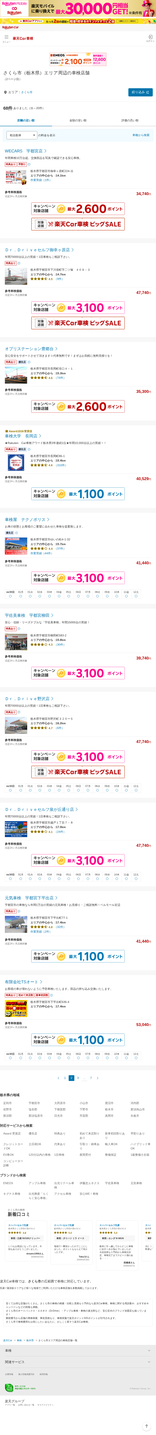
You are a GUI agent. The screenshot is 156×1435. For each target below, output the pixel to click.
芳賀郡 (84, 1115)
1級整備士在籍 (140, 1154)
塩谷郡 (33, 1109)
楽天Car (7, 1340)
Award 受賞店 (12, 1133)
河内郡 (135, 1103)
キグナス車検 (11, 1193)
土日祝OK (35, 1144)
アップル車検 (37, 1183)
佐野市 (7, 1109)
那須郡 (7, 1115)
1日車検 (59, 1154)
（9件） (59, 279)
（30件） (60, 644)
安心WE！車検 (89, 1193)
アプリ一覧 (10, 1405)
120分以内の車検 (40, 1154)
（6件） (59, 728)
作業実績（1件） (41, 180)
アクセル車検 (62, 1193)
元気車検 (136, 1183)
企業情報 (9, 1374)
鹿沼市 (109, 1103)
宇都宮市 (34, 1103)
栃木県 (30, 1340)
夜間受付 (85, 1154)
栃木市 (109, 1109)
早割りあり (138, 1133)
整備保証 (110, 1154)
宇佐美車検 (112, 1183)
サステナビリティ (45, 1405)
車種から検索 (141, 135)
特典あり (60, 1133)
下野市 (84, 1109)
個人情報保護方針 (26, 1374)
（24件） (60, 831)
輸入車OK (111, 1144)
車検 (19, 1340)
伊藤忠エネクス (90, 1183)
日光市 (58, 1115)
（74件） (60, 377)
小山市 (84, 1103)
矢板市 (135, 1115)
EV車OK (8, 1154)
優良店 (33, 1133)
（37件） (60, 548)
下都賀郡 (60, 1109)
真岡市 (109, 1115)
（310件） (61, 465)
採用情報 (44, 1374)
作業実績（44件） (42, 553)
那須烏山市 (138, 1109)
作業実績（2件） (41, 931)
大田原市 (60, 1103)
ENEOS (8, 1183)
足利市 (7, 1103)
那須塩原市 (36, 1115)
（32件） (60, 927)
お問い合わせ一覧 (26, 1405)
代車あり (60, 1144)
